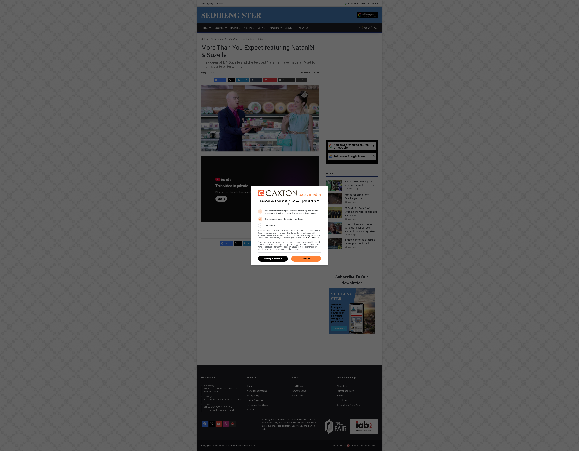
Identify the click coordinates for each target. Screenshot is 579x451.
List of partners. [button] (313, 238)
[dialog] (289, 225)
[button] (289, 225)
